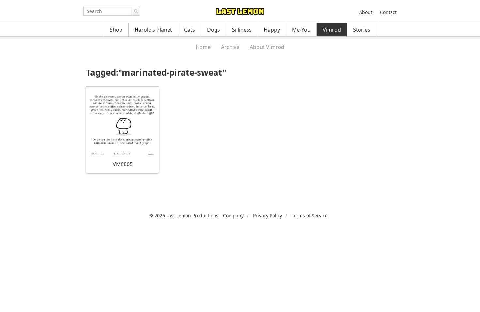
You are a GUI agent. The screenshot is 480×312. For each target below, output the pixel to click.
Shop (116, 29)
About (365, 12)
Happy (272, 29)
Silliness (242, 29)
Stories (361, 29)
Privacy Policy (267, 215)
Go (135, 11)
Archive (230, 47)
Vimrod (332, 29)
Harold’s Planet (153, 29)
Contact (388, 12)
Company (233, 215)
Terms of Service (310, 215)
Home (203, 47)
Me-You (301, 29)
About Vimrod (267, 47)
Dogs (213, 29)
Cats (189, 29)
